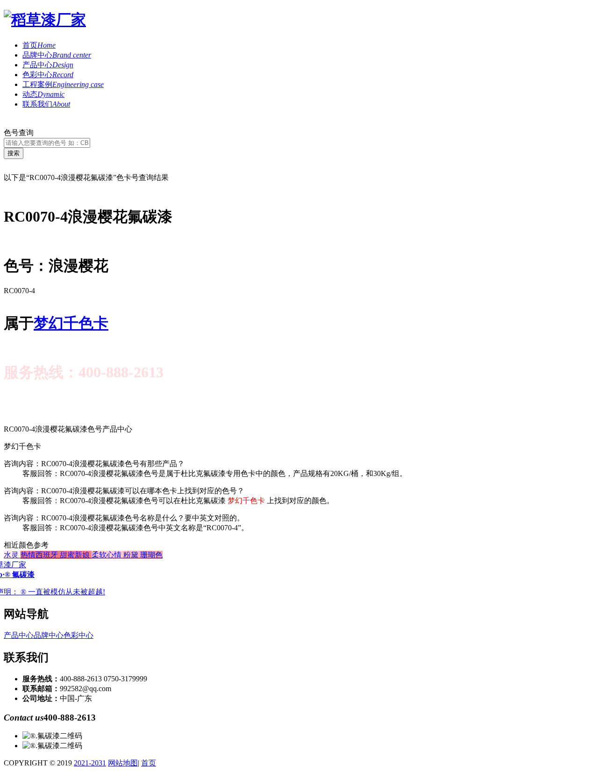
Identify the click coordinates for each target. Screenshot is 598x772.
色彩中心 (47, 75)
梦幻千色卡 (71, 323)
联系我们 (46, 104)
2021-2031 (90, 763)
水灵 (12, 555)
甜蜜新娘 (76, 555)
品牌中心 (56, 55)
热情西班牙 (40, 555)
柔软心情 (107, 555)
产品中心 (47, 65)
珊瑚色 (151, 555)
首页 (39, 45)
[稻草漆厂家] (45, 19)
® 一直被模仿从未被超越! (63, 592)
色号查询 (19, 133)
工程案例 (63, 84)
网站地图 (123, 763)
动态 (43, 94)
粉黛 (131, 555)
